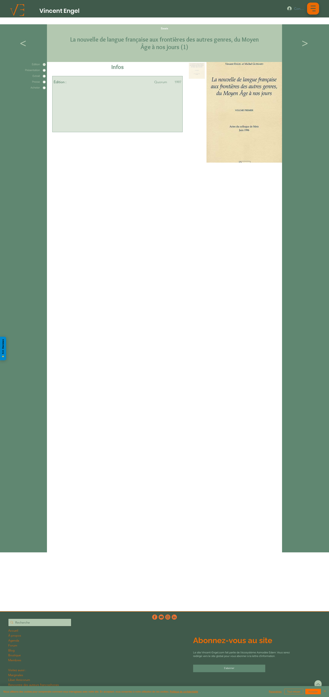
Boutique (14, 655)
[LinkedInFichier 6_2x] (174, 617)
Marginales (15, 675)
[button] (313, 8)
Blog (11, 650)
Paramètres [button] (275, 691)
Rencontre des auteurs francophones (33, 685)
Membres (14, 660)
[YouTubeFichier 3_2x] (161, 617)
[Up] (318, 684)
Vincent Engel (59, 11)
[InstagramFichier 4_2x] (167, 617)
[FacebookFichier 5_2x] (154, 617)
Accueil (13, 630)
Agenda (13, 640)
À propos (14, 635)
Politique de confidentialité (184, 691)
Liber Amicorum (19, 680)
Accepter (313, 691)
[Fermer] (325, 691)
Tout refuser (293, 691)
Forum (12, 645)
